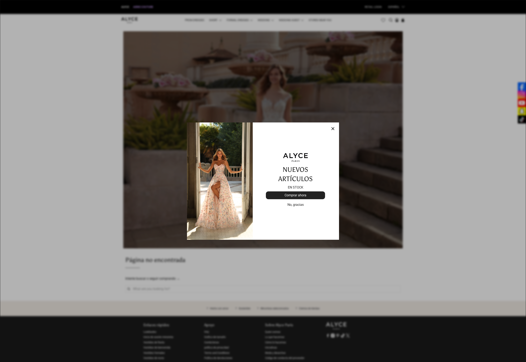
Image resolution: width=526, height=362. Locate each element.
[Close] (333, 129)
